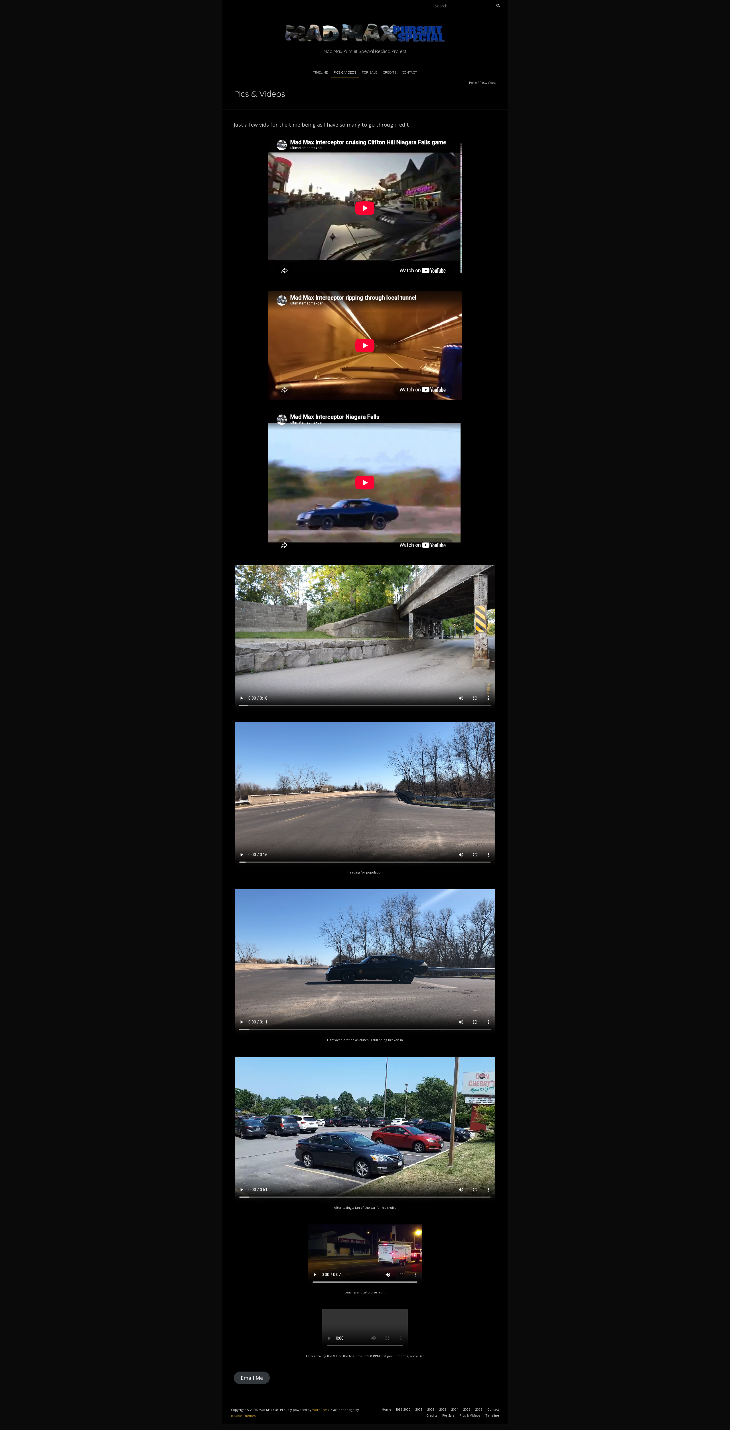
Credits (389, 72)
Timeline (320, 72)
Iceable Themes (243, 1415)
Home (473, 83)
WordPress (320, 1409)
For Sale (369, 72)
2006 (478, 1409)
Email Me (252, 1377)
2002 (430, 1409)
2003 (442, 1409)
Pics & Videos (345, 72)
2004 (454, 1409)
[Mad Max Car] (365, 25)
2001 (418, 1409)
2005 (466, 1409)
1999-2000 (403, 1409)
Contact (409, 72)
